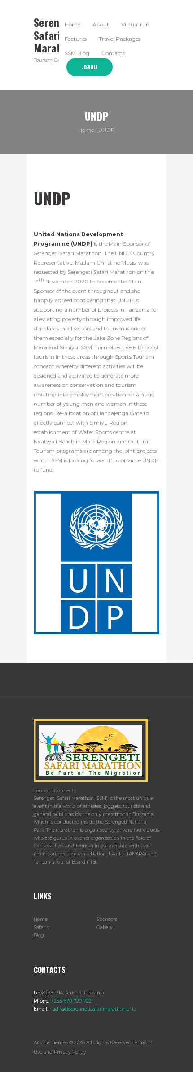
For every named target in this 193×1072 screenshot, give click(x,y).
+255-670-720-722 (70, 1001)
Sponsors (106, 919)
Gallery (104, 927)
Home (86, 129)
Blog (39, 935)
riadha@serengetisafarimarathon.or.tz (92, 1009)
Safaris (41, 927)
